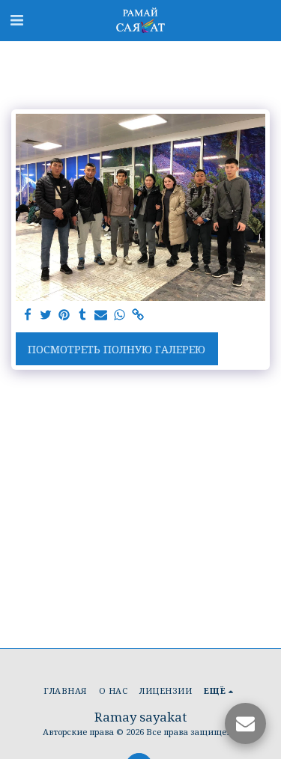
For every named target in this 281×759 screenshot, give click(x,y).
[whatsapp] (120, 315)
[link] (138, 315)
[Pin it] (64, 315)
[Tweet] (46, 315)
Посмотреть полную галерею (116, 349)
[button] (16, 19)
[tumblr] (83, 315)
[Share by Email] (101, 315)
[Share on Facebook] (27, 315)
